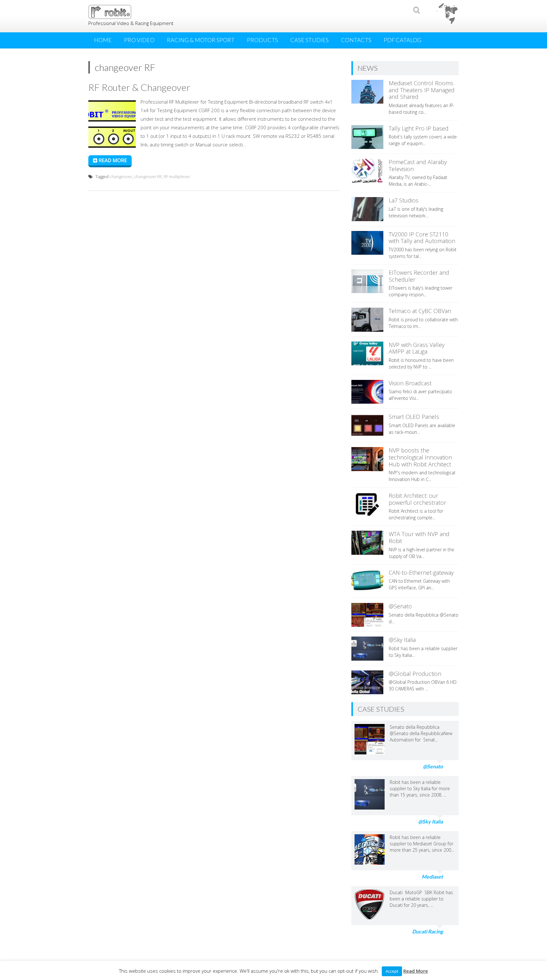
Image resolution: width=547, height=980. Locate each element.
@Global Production (415, 673)
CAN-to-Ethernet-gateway (421, 572)
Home (103, 39)
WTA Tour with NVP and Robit (419, 537)
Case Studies (309, 39)
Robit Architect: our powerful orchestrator (417, 499)
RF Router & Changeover (139, 87)
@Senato (400, 606)
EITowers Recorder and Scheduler (419, 276)
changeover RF (148, 176)
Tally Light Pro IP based (419, 128)
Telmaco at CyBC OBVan (420, 311)
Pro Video (139, 39)
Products (262, 39)
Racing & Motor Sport (201, 39)
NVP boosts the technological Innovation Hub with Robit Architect (420, 457)
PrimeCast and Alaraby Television (418, 165)
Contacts (356, 39)
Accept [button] (392, 971)
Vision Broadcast (410, 383)
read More (112, 160)
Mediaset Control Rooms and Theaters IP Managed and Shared (422, 89)
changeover (121, 176)
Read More (415, 971)
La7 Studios (403, 200)
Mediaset (432, 877)
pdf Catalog (402, 39)
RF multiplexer (177, 176)
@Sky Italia (402, 640)
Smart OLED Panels (414, 416)
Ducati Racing (427, 931)
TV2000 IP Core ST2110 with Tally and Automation (422, 237)
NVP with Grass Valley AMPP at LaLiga (416, 348)
